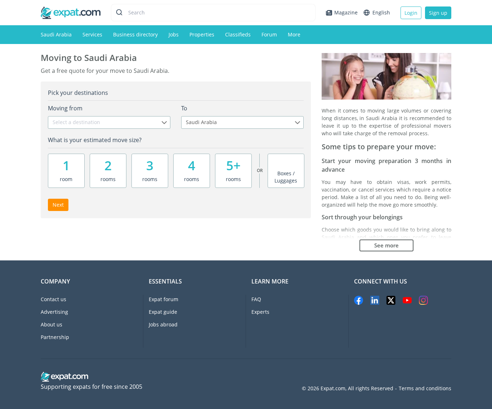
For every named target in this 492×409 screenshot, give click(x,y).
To (184, 108)
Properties (201, 34)
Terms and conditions (425, 388)
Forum (269, 34)
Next (58, 204)
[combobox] (109, 122)
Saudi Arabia (56, 34)
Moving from (65, 108)
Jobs (174, 34)
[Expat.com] (70, 12)
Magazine (346, 12)
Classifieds (238, 34)
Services (92, 34)
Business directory (135, 34)
